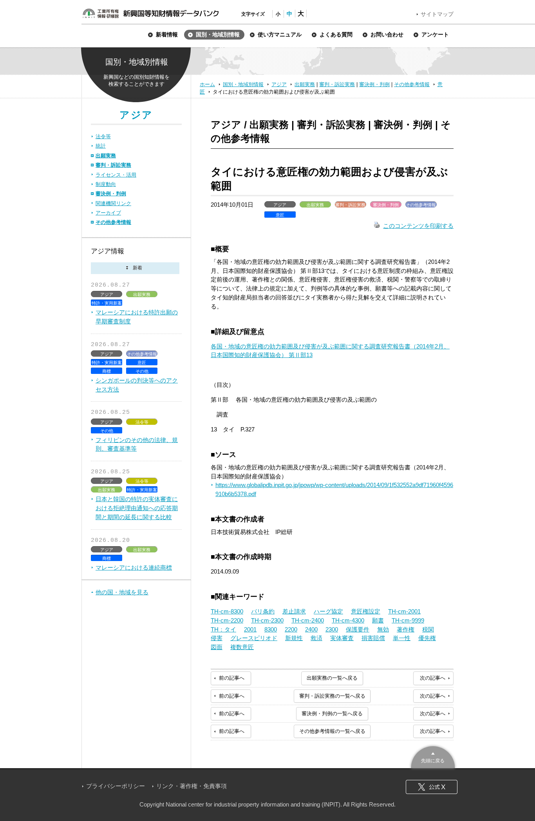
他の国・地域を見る (122, 592)
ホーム (207, 84)
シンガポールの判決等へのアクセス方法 (137, 385)
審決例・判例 (374, 84)
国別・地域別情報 (243, 84)
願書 (378, 620)
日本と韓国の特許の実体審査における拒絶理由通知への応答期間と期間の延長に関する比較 (137, 508)
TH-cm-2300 (267, 620)
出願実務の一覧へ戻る (332, 678)
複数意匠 (242, 647)
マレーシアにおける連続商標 (134, 567)
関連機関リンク (113, 203)
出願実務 (305, 84)
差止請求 (294, 611)
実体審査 (342, 638)
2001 (250, 629)
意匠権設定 (365, 611)
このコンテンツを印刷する (418, 225)
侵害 (216, 638)
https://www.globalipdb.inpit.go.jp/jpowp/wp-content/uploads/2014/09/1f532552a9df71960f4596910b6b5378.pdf (334, 489)
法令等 (103, 136)
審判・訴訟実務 (337, 84)
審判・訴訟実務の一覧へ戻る (332, 696)
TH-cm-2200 (227, 620)
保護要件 (357, 629)
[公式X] (431, 787)
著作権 (405, 629)
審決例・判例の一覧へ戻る (332, 713)
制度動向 (106, 184)
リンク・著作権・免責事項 (191, 786)
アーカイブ (108, 213)
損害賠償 (373, 638)
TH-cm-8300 (227, 611)
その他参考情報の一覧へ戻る (332, 731)
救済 (316, 638)
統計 (101, 146)
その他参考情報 (412, 84)
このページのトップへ (432, 756)
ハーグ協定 (328, 611)
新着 (135, 268)
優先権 (427, 638)
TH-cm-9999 (408, 620)
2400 (311, 629)
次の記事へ (432, 678)
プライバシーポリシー (115, 786)
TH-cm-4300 (348, 620)
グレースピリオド (253, 638)
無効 (383, 629)
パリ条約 (263, 611)
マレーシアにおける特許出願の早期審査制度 (137, 317)
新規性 (294, 638)
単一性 (401, 638)
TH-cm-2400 (307, 620)
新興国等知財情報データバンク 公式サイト (150, 13)
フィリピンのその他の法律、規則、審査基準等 (137, 444)
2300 (331, 629)
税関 (428, 629)
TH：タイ (223, 629)
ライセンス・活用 (116, 175)
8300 (270, 629)
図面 (216, 647)
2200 (291, 629)
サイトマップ (437, 14)
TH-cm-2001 (404, 611)
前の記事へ (231, 678)
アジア (279, 84)
